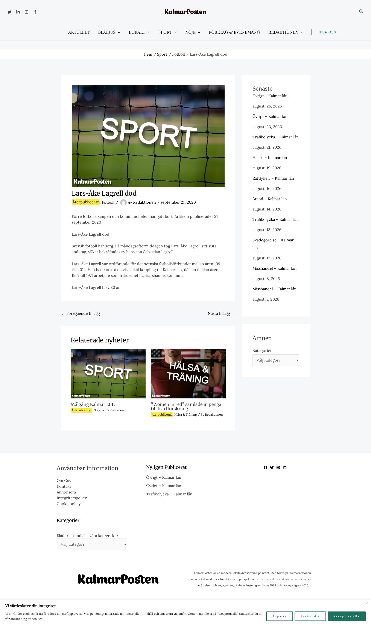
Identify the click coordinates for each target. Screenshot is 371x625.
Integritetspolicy (72, 497)
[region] (185, 612)
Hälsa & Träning (185, 414)
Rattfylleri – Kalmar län (273, 178)
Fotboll (108, 202)
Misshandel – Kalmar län (274, 268)
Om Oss (64, 480)
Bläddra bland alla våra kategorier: (87, 535)
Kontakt (64, 486)
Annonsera (66, 492)
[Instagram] (27, 12)
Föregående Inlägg (80, 313)
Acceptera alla (346, 616)
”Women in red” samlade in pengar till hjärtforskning (187, 406)
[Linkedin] (18, 12)
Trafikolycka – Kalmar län (275, 137)
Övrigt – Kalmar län (269, 95)
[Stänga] (366, 603)
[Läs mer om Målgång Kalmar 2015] (108, 373)
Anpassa (279, 616)
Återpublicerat (86, 202)
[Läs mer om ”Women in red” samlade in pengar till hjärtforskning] (188, 373)
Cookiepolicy (69, 503)
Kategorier (262, 350)
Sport (98, 410)
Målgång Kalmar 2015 (93, 404)
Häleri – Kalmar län (269, 157)
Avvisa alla (310, 616)
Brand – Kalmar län (269, 198)
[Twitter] (9, 12)
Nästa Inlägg (221, 313)
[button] (361, 12)
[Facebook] (35, 12)
